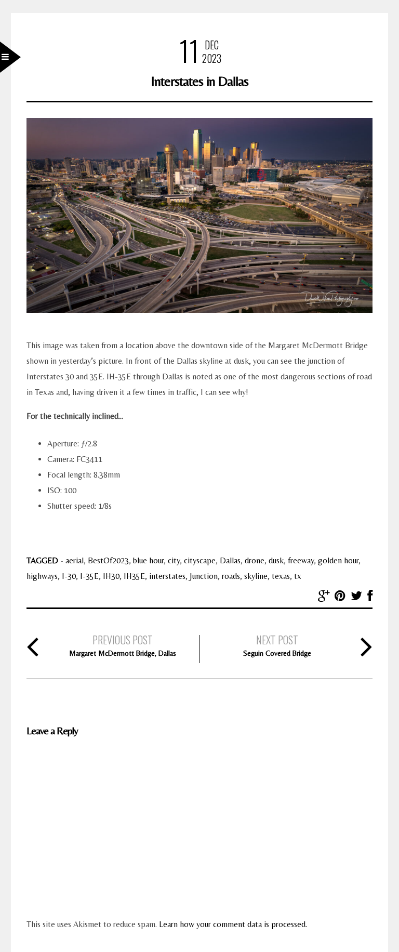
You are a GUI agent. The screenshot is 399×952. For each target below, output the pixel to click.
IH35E (134, 576)
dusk (276, 560)
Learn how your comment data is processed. (233, 924)
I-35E (89, 576)
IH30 (111, 576)
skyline (256, 576)
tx (297, 576)
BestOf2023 (108, 560)
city (174, 560)
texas (281, 576)
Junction (204, 576)
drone (254, 560)
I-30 (69, 576)
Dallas (230, 560)
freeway (301, 560)
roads (231, 576)
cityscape (200, 560)
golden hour (338, 560)
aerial (74, 560)
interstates (167, 576)
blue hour (148, 560)
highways (42, 576)
